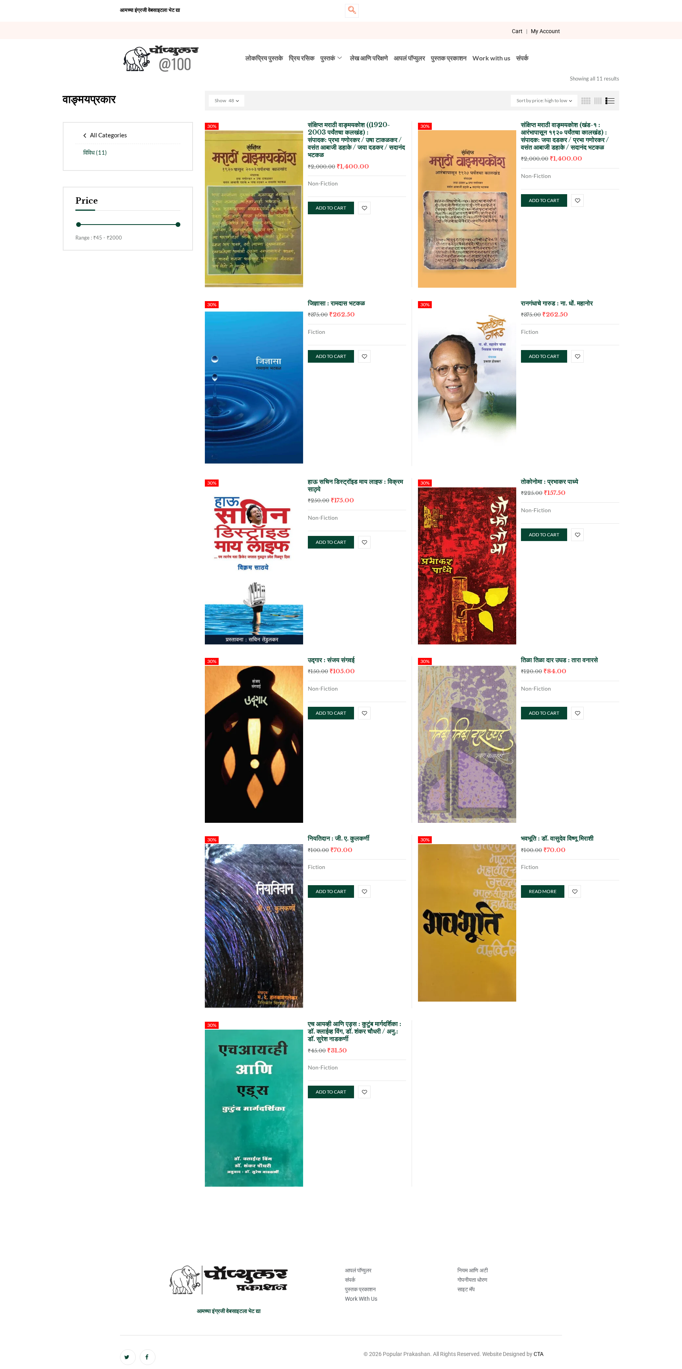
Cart (517, 31)
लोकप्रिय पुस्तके (264, 58)
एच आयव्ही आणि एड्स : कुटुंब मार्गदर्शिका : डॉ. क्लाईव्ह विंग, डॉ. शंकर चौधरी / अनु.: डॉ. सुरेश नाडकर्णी (354, 1031)
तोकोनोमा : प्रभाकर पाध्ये (549, 481)
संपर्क (522, 58)
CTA (538, 1354)
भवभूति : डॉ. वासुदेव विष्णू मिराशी (557, 838)
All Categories (108, 135)
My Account (545, 31)
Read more (542, 891)
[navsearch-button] (352, 11)
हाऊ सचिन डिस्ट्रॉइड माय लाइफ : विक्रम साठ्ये (355, 485)
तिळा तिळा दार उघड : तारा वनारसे (559, 660)
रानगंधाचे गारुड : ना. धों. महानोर (557, 303)
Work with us (491, 58)
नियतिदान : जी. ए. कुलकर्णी (338, 838)
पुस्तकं (327, 58)
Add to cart (331, 208)
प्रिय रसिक (302, 58)
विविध (95, 152)
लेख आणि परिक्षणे (369, 58)
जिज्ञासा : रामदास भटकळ (336, 303)
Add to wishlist (364, 208)
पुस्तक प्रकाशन (449, 58)
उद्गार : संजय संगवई (331, 660)
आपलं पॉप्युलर (409, 58)
